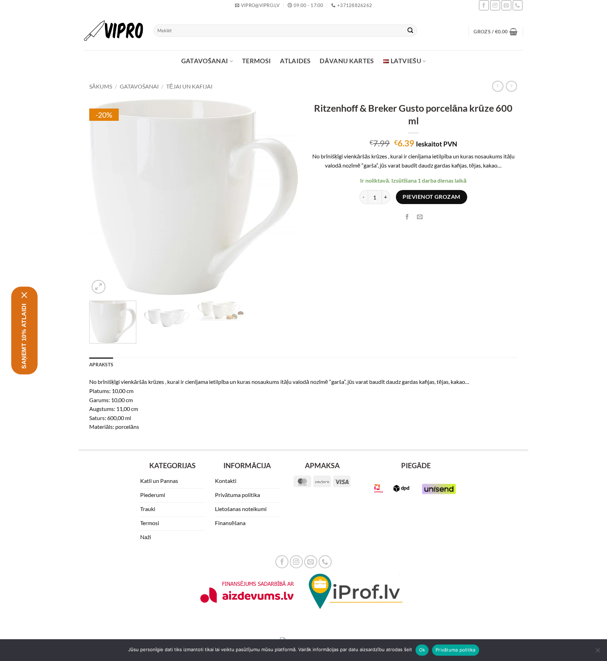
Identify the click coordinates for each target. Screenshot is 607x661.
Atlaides (295, 61)
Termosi (256, 61)
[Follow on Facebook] (484, 5)
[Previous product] (511, 86)
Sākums (100, 86)
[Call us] (518, 5)
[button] (495, 32)
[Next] (285, 197)
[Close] (24, 295)
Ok (422, 650)
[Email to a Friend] (420, 217)
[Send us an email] (506, 5)
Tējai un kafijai (189, 86)
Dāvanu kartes (347, 61)
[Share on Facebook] (407, 217)
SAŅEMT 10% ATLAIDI (24, 336)
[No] (597, 652)
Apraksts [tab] (101, 364)
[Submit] (410, 31)
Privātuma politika (456, 650)
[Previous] (102, 197)
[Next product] (497, 86)
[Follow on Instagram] (495, 5)
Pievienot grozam (431, 197)
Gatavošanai (204, 61)
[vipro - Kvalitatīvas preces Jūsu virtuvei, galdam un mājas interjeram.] (113, 31)
